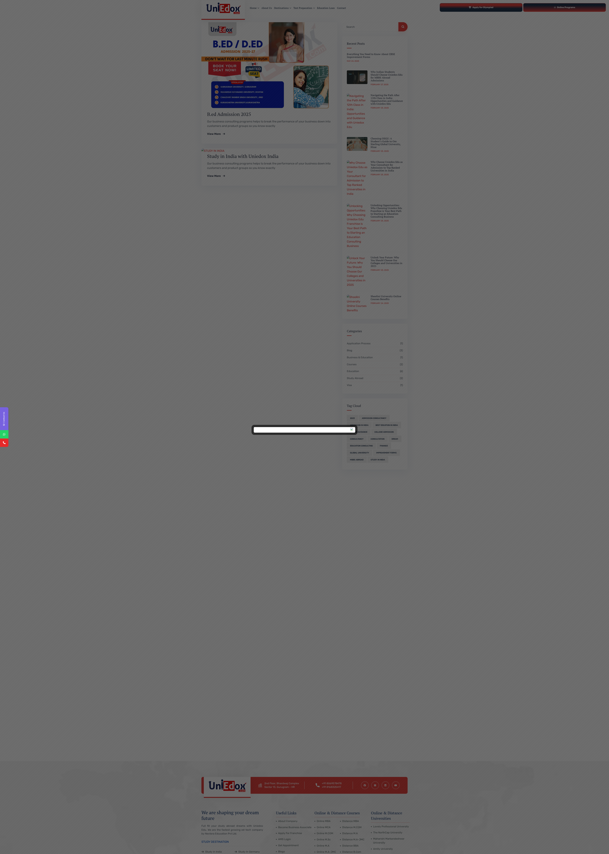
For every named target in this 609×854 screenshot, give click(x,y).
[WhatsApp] (4, 434)
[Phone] (4, 442)
